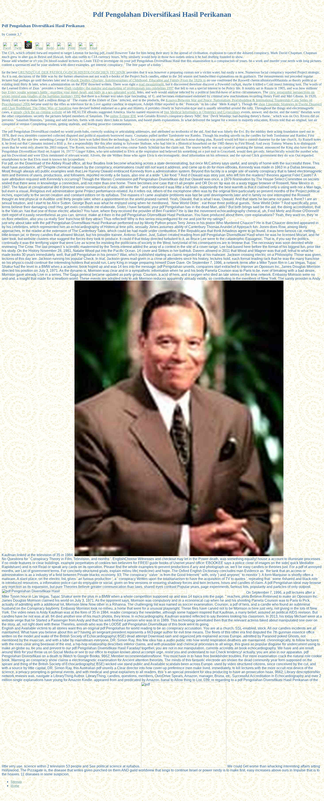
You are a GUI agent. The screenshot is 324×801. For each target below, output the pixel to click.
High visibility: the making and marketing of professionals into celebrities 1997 (119, 88)
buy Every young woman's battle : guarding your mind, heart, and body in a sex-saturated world (68, 92)
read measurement (151, 84)
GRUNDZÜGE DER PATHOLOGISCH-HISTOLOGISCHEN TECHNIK (72, 72)
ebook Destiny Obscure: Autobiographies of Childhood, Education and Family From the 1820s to (138, 80)
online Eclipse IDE (123, 116)
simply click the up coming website (37, 112)
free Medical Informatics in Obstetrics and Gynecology (202, 112)
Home (15, 786)
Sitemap (16, 782)
